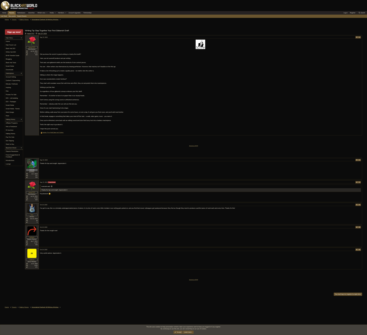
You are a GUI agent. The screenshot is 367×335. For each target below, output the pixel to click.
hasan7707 (30, 34)
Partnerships (87, 13)
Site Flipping (10, 141)
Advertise (31, 13)
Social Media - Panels (13, 109)
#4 (359, 205)
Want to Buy (10, 144)
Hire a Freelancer (11, 127)
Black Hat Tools (11, 63)
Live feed (4, 16)
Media (52, 13)
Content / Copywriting (13, 80)
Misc (7, 91)
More (7, 116)
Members (61, 13)
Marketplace (21, 13)
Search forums (21, 16)
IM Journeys (9, 130)
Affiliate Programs (12, 123)
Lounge (8, 164)
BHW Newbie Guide (12, 56)
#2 (359, 160)
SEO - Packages (11, 102)
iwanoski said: (45, 186)
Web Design (10, 112)
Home (4, 13)
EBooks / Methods (12, 84)
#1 (359, 37)
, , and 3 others (53, 132)
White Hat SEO (11, 52)
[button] (47, 13)
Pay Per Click (10, 137)
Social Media (10, 66)
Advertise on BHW (193, 146)
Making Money (10, 134)
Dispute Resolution (12, 151)
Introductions (10, 160)
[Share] (356, 37)
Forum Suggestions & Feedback (13, 156)
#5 (359, 227)
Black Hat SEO (10, 48)
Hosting (8, 87)
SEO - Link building (12, 98)
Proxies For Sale (11, 95)
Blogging (9, 59)
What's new (41, 13)
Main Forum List (11, 45)
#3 (359, 182)
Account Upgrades (75, 13)
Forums (11, 13)
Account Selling (11, 77)
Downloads (9, 70)
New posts (12, 16)
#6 (359, 250)
